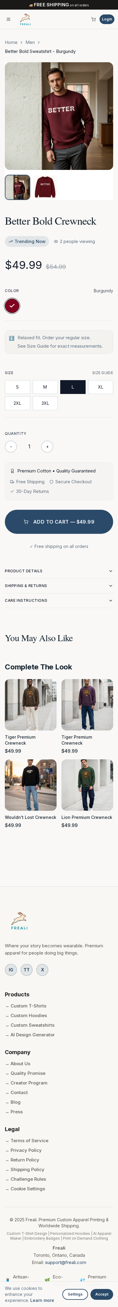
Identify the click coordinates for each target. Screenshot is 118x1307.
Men (30, 42)
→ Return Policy (22, 1160)
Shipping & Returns (26, 585)
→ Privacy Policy (23, 1150)
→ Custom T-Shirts (25, 1006)
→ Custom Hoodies (26, 1015)
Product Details (24, 571)
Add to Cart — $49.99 (63, 522)
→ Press (14, 1112)
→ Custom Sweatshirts (29, 1025)
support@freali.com (65, 1262)
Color (12, 290)
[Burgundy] (12, 306)
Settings (75, 1294)
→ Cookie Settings (25, 1189)
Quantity (16, 433)
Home (11, 42)
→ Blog (13, 1102)
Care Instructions (26, 600)
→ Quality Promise (25, 1073)
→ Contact (16, 1092)
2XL (17, 403)
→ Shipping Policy (24, 1169)
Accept (101, 1294)
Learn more (42, 1300)
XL (100, 386)
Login (107, 19)
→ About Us (17, 1063)
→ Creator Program (26, 1083)
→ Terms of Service (26, 1140)
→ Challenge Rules (25, 1179)
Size (9, 373)
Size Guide (102, 373)
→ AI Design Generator (30, 1035)
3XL (45, 403)
